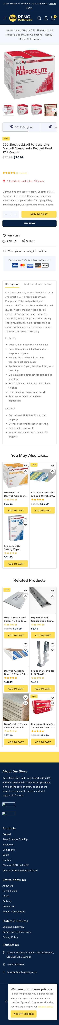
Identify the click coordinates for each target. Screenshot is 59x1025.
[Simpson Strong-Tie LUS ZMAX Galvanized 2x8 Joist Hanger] (43, 653)
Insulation (7, 844)
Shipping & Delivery (13, 926)
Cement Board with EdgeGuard (20, 870)
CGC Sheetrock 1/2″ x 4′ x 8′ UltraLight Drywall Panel (42, 496)
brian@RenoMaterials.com (22, 972)
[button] (8, 110)
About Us (7, 885)
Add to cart (39, 214)
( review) (21, 172)
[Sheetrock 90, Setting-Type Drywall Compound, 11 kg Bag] (16, 529)
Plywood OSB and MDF (15, 865)
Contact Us (8, 906)
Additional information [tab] (38, 284)
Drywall (6, 834)
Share (30, 241)
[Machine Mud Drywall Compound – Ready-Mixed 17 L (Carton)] (16, 475)
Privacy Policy (10, 937)
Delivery (6, 901)
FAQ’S (6, 895)
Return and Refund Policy (16, 931)
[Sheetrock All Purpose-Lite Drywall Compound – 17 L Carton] (29, 74)
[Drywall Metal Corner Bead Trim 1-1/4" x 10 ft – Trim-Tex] (43, 600)
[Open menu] (4, 18)
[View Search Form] (39, 18)
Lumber (6, 860)
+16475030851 (15, 964)
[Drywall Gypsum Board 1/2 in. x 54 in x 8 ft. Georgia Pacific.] (16, 653)
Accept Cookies (24, 1014)
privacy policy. (45, 1006)
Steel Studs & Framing (15, 839)
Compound (8, 849)
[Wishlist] (25, 465)
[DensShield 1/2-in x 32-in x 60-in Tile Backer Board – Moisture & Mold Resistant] (16, 707)
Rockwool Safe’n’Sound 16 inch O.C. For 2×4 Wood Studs (45, 727)
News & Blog (9, 890)
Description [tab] (12, 284)
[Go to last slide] (4, 110)
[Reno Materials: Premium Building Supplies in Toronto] (20, 18)
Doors (5, 854)
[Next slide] (54, 110)
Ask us (11, 241)
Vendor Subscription (13, 911)
